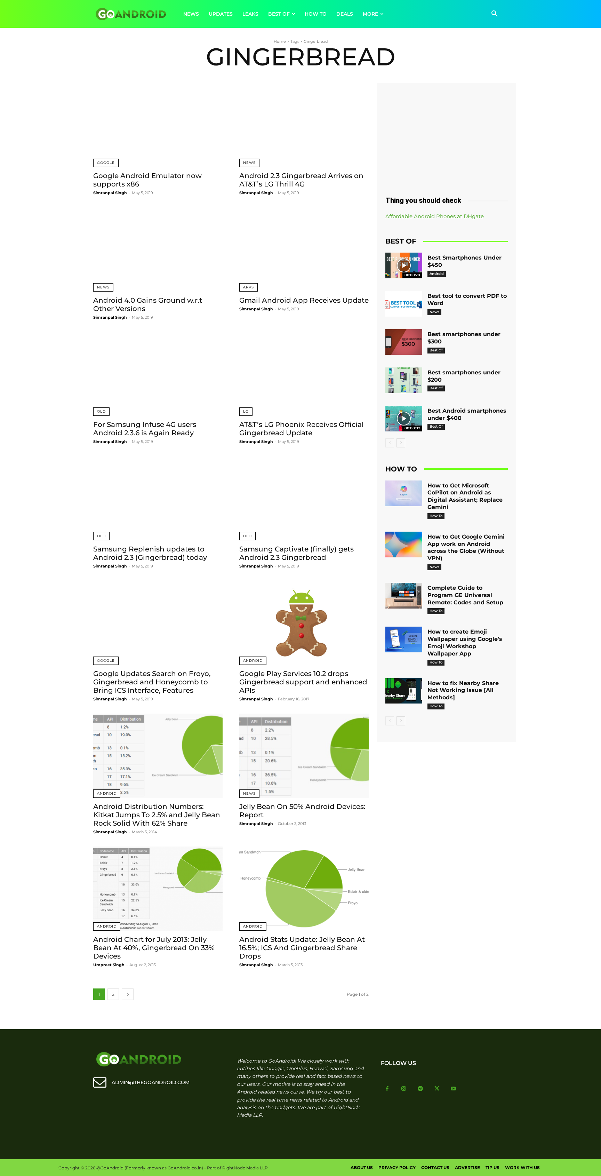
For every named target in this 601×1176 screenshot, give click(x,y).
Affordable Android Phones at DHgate (434, 216)
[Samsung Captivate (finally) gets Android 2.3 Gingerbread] (304, 498)
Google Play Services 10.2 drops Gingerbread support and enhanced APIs (303, 681)
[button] (494, 14)
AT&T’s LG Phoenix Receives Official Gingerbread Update (301, 428)
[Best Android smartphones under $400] (403, 418)
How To (436, 516)
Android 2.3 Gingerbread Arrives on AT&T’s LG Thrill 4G (301, 180)
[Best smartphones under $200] (403, 380)
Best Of (436, 350)
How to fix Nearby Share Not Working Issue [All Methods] (463, 690)
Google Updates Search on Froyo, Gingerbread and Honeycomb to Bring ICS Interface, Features (152, 681)
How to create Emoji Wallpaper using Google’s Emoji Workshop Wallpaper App (464, 642)
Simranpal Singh (110, 192)
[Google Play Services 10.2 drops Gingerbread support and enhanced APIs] (304, 623)
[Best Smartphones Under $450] (403, 265)
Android (253, 660)
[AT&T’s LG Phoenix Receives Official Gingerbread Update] (304, 374)
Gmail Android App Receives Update (304, 300)
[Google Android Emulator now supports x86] (158, 125)
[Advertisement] (446, 136)
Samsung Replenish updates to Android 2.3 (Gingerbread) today (150, 553)
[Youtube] (453, 1089)
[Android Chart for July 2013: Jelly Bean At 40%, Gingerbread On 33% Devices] (158, 889)
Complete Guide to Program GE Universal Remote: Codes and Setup (465, 595)
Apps (248, 287)
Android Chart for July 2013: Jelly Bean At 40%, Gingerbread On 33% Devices (154, 947)
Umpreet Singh (109, 964)
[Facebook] (387, 1089)
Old (101, 411)
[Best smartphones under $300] (403, 342)
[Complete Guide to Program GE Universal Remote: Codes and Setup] (403, 596)
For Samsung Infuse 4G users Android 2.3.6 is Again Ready (144, 428)
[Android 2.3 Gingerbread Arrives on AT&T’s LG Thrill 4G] (304, 125)
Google (106, 162)
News (249, 162)
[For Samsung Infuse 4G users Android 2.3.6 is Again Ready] (158, 374)
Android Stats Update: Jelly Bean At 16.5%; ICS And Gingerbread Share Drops (302, 947)
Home (280, 41)
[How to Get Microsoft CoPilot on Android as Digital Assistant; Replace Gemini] (403, 493)
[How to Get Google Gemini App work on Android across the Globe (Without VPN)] (403, 544)
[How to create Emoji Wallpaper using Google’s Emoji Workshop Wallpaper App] (403, 639)
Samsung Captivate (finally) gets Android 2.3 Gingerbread (296, 553)
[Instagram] (403, 1089)
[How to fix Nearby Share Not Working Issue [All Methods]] (403, 691)
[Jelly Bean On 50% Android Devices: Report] (304, 756)
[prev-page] (389, 442)
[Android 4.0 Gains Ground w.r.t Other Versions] (158, 249)
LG (246, 411)
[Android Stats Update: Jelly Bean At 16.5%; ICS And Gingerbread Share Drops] (304, 889)
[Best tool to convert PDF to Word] (403, 304)
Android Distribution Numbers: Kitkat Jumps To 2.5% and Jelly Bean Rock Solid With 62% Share (156, 814)
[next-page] (128, 994)
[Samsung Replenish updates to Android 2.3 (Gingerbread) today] (158, 498)
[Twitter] (436, 1089)
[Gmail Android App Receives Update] (304, 249)
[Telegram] (420, 1089)
